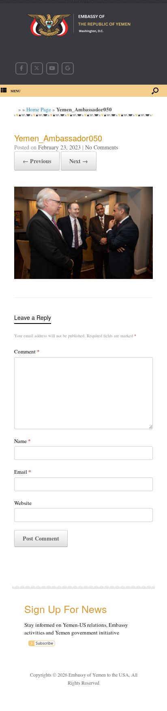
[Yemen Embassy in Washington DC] (83, 28)
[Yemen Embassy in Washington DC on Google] (68, 68)
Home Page (38, 109)
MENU (16, 91)
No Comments (101, 147)
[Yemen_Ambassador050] (83, 276)
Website (23, 503)
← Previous (37, 161)
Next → (78, 161)
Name (22, 441)
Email (22, 471)
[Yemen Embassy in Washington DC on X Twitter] (37, 68)
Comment (27, 351)
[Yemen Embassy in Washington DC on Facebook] (21, 68)
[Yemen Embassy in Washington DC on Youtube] (52, 68)
